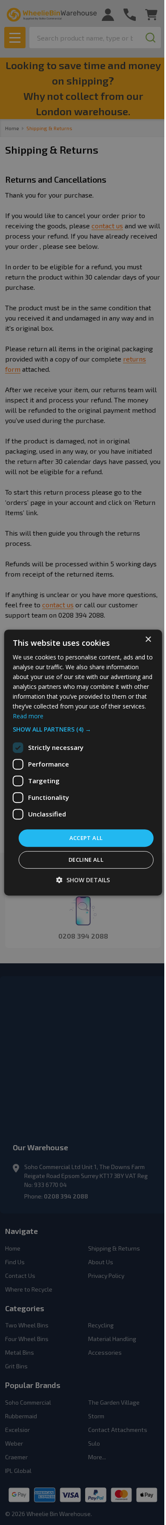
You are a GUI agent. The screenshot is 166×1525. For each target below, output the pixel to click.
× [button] (148, 639)
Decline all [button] (86, 859)
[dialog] (83, 763)
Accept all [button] (86, 838)
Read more (28, 716)
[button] (83, 729)
